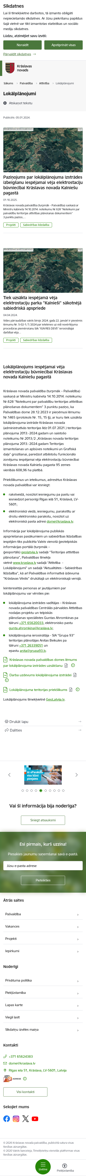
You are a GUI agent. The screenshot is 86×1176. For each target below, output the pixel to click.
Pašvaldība (13, 914)
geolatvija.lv (29, 552)
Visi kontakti (25, 1092)
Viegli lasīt (12, 1017)
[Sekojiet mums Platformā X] (25, 1118)
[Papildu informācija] (73, 665)
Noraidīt (22, 45)
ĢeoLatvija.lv (55, 699)
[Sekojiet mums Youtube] (35, 1118)
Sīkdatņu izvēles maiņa (22, 1029)
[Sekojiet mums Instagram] (16, 1119)
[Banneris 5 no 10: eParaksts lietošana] (43, 775)
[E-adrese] (12, 1078)
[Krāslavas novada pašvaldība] (32, 73)
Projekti (11, 225)
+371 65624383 (21, 1056)
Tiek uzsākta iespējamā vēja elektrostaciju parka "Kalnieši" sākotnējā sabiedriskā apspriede (42, 303)
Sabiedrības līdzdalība (36, 225)
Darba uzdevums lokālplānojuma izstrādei (40, 675)
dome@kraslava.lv (60, 521)
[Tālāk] (76, 775)
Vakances (12, 926)
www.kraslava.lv (24, 563)
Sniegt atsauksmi (43, 820)
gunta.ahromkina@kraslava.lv (30, 628)
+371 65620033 (31, 623)
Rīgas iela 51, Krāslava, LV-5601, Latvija (38, 1070)
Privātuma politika (18, 980)
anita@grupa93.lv (33, 651)
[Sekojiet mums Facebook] (6, 1118)
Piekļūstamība (15, 993)
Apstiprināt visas (64, 45)
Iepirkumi (12, 951)
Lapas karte (14, 1005)
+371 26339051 (31, 645)
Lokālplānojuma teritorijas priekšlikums (38, 690)
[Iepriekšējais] (9, 775)
